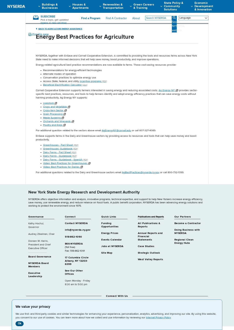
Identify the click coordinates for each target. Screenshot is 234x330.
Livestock (48, 103)
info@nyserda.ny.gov (77, 230)
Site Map (106, 253)
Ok (19, 323)
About (136, 18)
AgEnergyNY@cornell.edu (116, 130)
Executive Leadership (35, 275)
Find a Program (90, 18)
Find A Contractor (116, 18)
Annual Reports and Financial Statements (150, 236)
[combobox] (158, 18)
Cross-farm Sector (53, 110)
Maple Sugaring (52, 118)
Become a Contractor (187, 223)
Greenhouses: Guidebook (60, 148)
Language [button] (185, 18)
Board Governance (39, 256)
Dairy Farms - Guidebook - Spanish (65, 159)
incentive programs (93, 81)
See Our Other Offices (74, 272)
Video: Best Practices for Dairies (61, 167)
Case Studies (146, 246)
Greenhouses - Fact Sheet (60, 145)
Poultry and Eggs (53, 125)
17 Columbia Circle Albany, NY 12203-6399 (77, 260)
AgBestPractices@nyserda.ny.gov (140, 172)
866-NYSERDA (74, 243)
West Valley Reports (150, 259)
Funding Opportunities (109, 225)
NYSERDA (16, 6)
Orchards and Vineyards (57, 121)
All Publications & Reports (149, 225)
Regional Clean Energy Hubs (184, 241)
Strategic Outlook (149, 253)
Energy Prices (109, 233)
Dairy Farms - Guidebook (60, 156)
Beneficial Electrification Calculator (65, 85)
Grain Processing (53, 114)
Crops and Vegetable (55, 107)
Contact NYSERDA (76, 223)
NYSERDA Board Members (38, 265)
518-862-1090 (73, 237)
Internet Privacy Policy (158, 317)
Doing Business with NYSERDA (187, 231)
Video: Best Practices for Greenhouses (65, 163)
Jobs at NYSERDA (112, 246)
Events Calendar (111, 239)
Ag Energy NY (167, 90)
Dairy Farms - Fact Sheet (59, 152)
